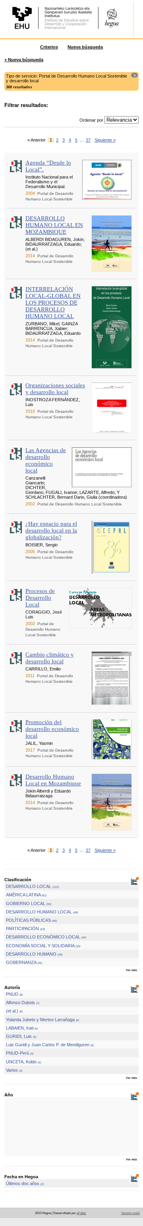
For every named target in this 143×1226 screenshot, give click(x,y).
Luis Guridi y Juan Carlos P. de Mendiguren (50, 1044)
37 (88, 140)
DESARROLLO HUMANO (34, 954)
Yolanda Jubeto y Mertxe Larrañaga (42, 1019)
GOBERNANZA (24, 962)
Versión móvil (130, 1213)
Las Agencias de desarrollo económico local (45, 460)
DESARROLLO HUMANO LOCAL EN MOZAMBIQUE (54, 225)
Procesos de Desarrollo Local (40, 598)
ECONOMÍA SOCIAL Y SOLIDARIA (43, 945)
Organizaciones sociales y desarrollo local (55, 388)
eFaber (81, 1213)
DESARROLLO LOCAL (32, 886)
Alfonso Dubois (22, 1002)
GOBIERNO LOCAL (28, 903)
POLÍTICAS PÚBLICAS (31, 920)
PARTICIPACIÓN (25, 928)
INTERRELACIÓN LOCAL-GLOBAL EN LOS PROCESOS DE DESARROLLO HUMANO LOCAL (53, 302)
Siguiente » (105, 140)
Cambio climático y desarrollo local (49, 657)
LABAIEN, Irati (22, 1028)
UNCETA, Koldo (23, 1061)
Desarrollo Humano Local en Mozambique (53, 780)
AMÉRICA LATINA (26, 894)
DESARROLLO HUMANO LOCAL (42, 911)
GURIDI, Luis (21, 1036)
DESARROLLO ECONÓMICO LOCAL (46, 937)
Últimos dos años (25, 1183)
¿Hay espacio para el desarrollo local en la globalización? (51, 530)
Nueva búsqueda (85, 47)
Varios (14, 1070)
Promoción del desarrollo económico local (52, 729)
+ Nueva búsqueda (23, 59)
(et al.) (14, 1010)
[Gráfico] (134, 882)
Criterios (49, 47)
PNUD (14, 994)
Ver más (131, 970)
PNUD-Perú (19, 1053)
